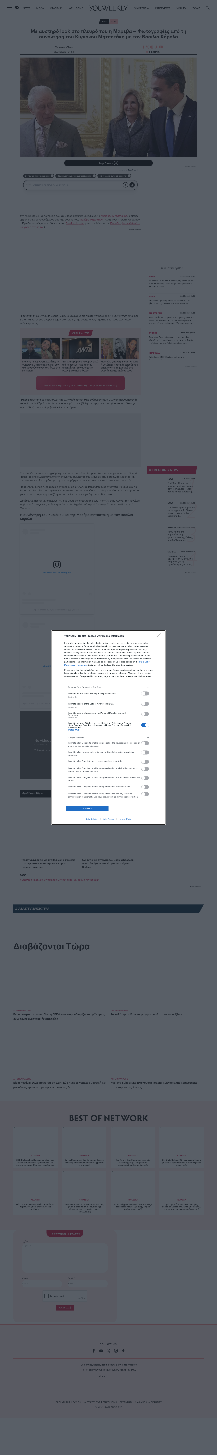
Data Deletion (91, 819)
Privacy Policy (125, 819)
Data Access (108, 819)
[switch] (145, 693)
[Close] (159, 636)
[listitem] (108, 687)
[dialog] (108, 727)
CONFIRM (87, 808)
